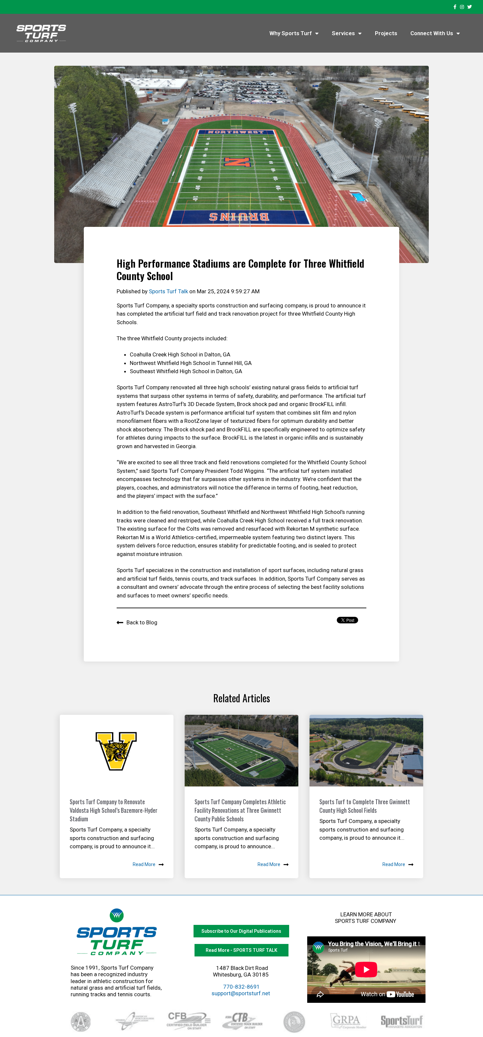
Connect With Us (431, 33)
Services (343, 33)
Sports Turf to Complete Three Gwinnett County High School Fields (364, 805)
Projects (386, 33)
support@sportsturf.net (241, 993)
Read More (144, 864)
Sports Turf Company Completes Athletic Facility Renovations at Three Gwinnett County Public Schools (240, 810)
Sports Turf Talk (169, 291)
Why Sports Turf (290, 33)
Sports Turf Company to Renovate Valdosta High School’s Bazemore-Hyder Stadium (113, 810)
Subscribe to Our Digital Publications (241, 931)
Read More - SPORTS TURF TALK (241, 950)
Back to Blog (141, 622)
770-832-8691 (241, 986)
